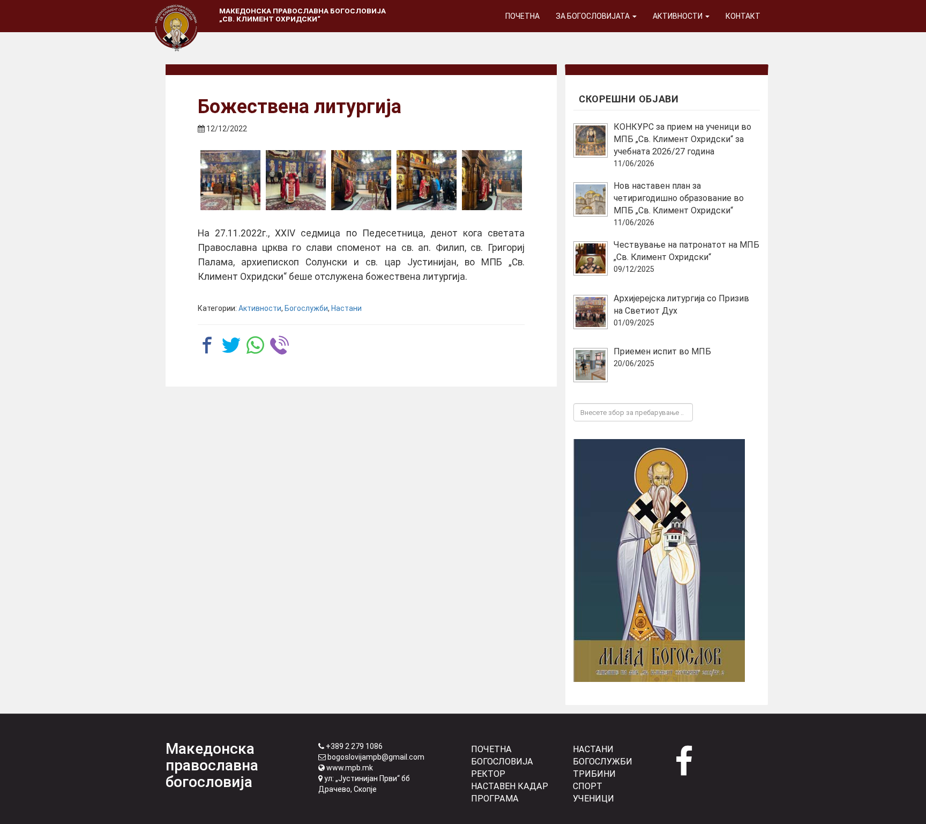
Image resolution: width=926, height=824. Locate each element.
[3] (361, 180)
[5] (492, 180)
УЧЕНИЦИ (593, 798)
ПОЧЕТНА (491, 749)
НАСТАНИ (593, 749)
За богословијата (593, 16)
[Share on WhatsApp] (255, 345)
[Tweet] (231, 345)
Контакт (743, 16)
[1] (230, 180)
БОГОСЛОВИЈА (502, 761)
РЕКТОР (488, 774)
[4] (427, 180)
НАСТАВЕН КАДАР (509, 786)
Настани (346, 308)
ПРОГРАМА (495, 798)
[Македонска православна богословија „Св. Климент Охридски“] (176, 13)
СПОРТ (587, 786)
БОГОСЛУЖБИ (602, 761)
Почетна (522, 16)
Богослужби (306, 308)
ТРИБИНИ (594, 774)
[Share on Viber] (279, 345)
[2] (296, 180)
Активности (678, 16)
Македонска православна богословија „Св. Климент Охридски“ (302, 14)
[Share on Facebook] (207, 345)
